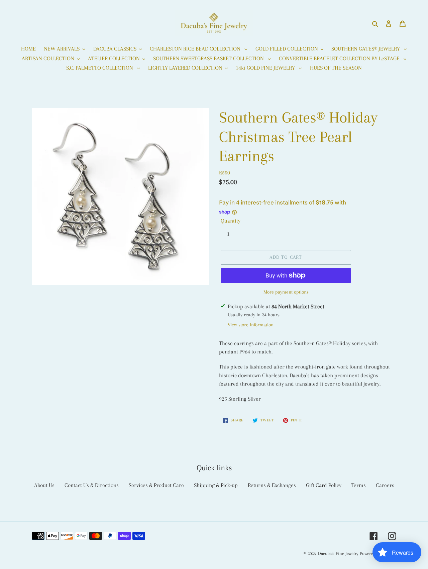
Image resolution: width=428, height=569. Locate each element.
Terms (358, 485)
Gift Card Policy (323, 485)
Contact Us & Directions (92, 485)
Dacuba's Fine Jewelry (338, 553)
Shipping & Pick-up (216, 485)
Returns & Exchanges (272, 485)
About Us (44, 485)
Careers (385, 485)
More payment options (286, 292)
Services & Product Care (156, 485)
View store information (251, 324)
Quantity (230, 221)
